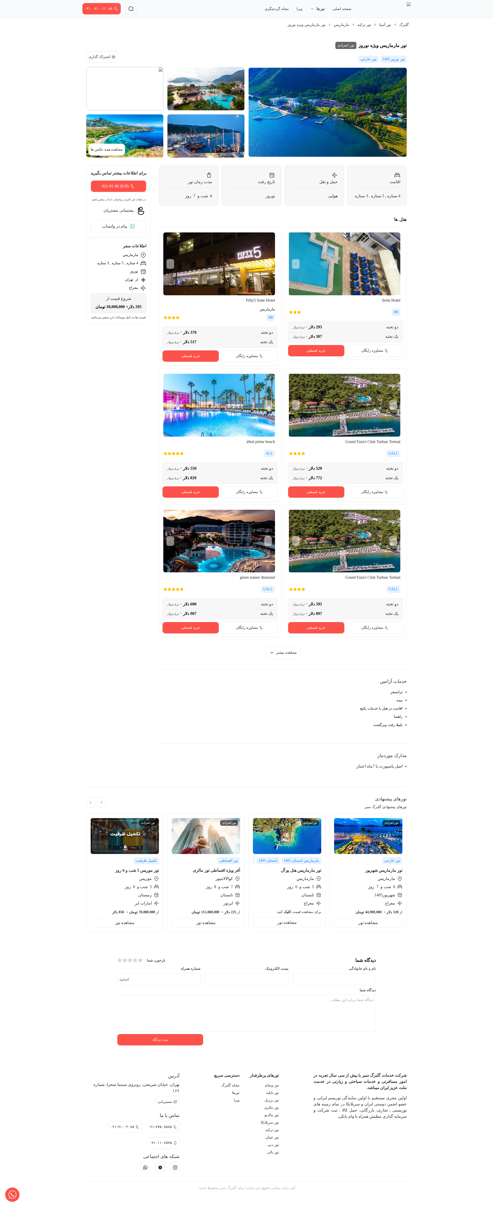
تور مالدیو (271, 1115)
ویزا (299, 9)
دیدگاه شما (368, 990)
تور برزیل (271, 1100)
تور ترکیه (364, 25)
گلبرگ (404, 25)
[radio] (140, 960)
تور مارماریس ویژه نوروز (307, 25)
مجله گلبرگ (230, 1085)
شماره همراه (191, 968)
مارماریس (341, 25)
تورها (236, 1093)
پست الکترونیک (276, 968)
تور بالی (273, 1152)
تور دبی (273, 1145)
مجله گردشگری (277, 9)
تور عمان (272, 1137)
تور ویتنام (272, 1085)
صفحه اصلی (342, 9)
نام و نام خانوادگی (362, 968)
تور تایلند (272, 1093)
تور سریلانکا (270, 1122)
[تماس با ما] (12, 1195)
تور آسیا (385, 25)
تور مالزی (271, 1108)
